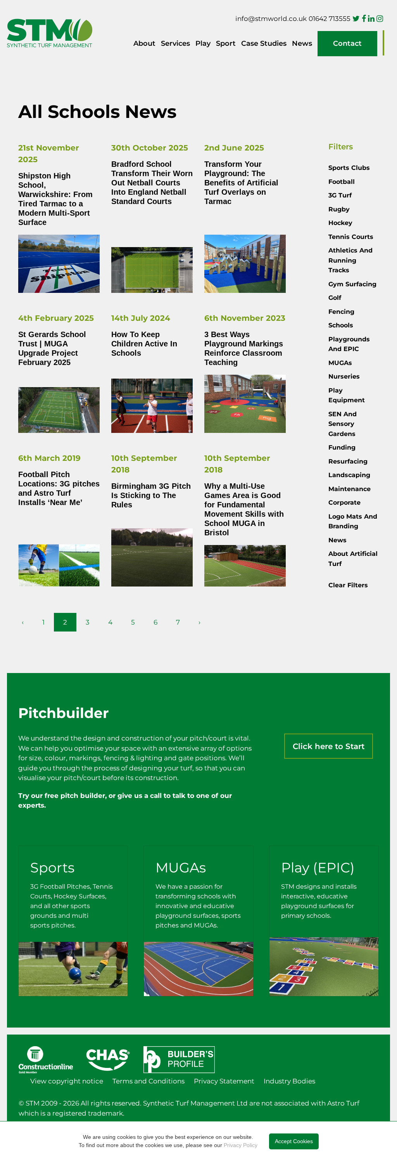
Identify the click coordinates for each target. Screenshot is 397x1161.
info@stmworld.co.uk (271, 18)
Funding (342, 447)
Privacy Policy (240, 1145)
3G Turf (340, 195)
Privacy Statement (224, 1081)
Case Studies (264, 43)
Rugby (339, 209)
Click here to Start (328, 746)
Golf (334, 297)
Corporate (344, 502)
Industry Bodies (289, 1081)
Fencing (341, 311)
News (302, 43)
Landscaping (349, 475)
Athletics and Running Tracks (350, 260)
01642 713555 (329, 18)
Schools (340, 325)
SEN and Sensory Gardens (342, 424)
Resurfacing (348, 461)
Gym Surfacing (352, 284)
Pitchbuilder (383, 42)
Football (341, 181)
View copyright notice (66, 1081)
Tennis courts (350, 237)
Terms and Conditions (148, 1081)
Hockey (340, 223)
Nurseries (344, 376)
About (144, 43)
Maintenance (349, 489)
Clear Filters (348, 585)
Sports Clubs (349, 167)
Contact (347, 43)
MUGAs (340, 363)
